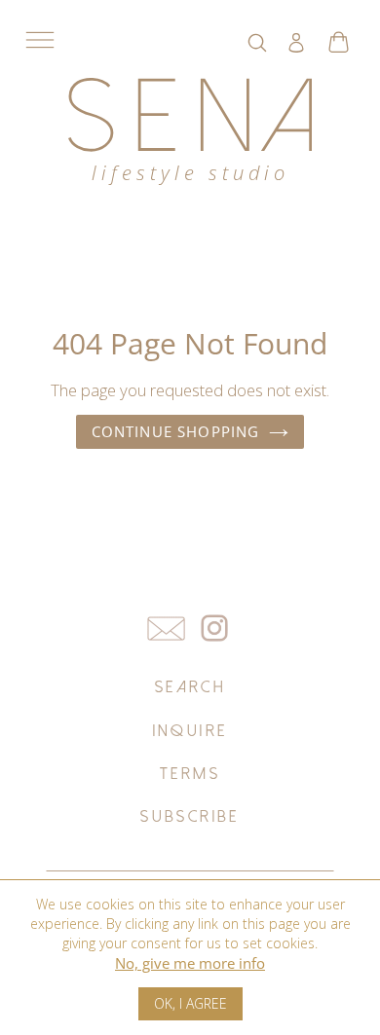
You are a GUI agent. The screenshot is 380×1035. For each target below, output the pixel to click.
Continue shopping (176, 431)
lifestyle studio (190, 173)
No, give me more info (190, 963)
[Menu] (39, 39)
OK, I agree (190, 1003)
